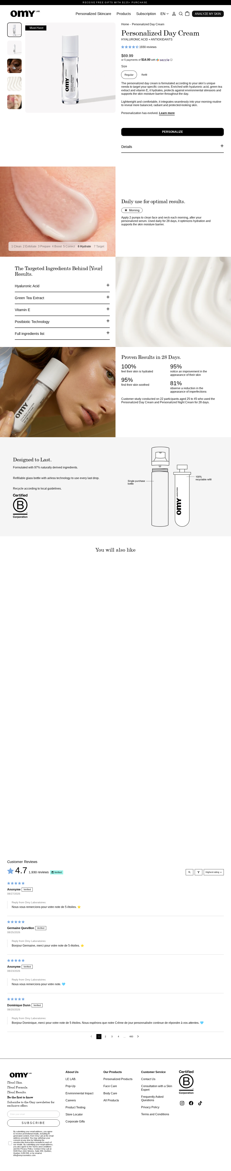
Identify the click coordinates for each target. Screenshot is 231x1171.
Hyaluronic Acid (27, 286)
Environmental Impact (79, 1093)
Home (125, 24)
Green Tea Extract (29, 298)
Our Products (112, 1072)
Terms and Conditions (155, 1114)
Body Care (110, 1093)
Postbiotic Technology (32, 322)
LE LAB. (71, 1079)
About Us (72, 1072)
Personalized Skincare (93, 14)
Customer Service (153, 1072)
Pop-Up (70, 1086)
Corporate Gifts (75, 1121)
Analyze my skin (208, 13)
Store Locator (74, 1114)
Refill (144, 74)
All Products (111, 1100)
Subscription (146, 14)
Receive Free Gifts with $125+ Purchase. (115, 2)
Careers (71, 1100)
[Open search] (189, 872)
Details (126, 147)
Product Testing (75, 1107)
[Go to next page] (139, 1036)
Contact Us (148, 1079)
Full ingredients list (29, 334)
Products (124, 14)
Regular (129, 74)
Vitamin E (22, 310)
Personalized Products (117, 1079)
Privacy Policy (150, 1107)
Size (124, 66)
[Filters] (198, 872)
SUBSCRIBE (33, 1122)
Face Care (110, 1086)
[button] (130, 47)
